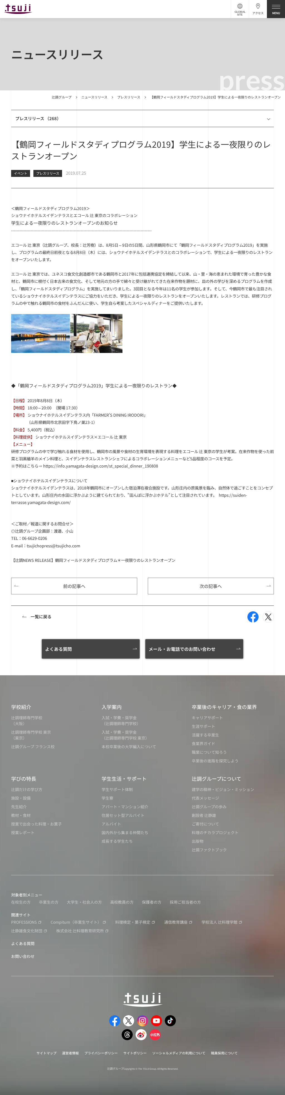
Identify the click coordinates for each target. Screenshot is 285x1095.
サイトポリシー (135, 1052)
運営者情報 (70, 1052)
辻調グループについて (216, 778)
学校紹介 (21, 706)
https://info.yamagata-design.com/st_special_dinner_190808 (100, 466)
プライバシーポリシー (101, 1052)
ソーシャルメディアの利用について (178, 1052)
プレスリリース (128, 97)
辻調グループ (62, 97)
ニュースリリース (94, 97)
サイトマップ (46, 1052)
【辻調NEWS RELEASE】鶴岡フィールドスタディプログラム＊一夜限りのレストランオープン (93, 560)
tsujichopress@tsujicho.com (53, 545)
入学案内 (112, 706)
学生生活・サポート (124, 778)
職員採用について (224, 1052)
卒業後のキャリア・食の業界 (224, 706)
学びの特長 (23, 778)
